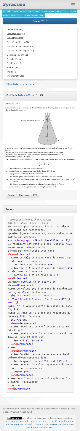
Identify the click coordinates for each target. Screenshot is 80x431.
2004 (73, 11)
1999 (36, 11)
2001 (51, 11)
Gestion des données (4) (19, 54)
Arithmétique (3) (15, 29)
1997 (22, 11)
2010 (41, 15)
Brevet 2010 (40, 21)
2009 (34, 15)
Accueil (6, 11)
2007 (20, 15)
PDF (35, 195)
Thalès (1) (12, 71)
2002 (58, 11)
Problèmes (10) (14, 63)
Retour (11, 195)
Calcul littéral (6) (15, 37)
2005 (5, 15)
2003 (65, 11)
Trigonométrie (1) (15, 75)
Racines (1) (12, 67)
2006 (12, 15)
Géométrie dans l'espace (20, 84)
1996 (15, 11)
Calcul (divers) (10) (16, 33)
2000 (44, 11)
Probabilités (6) (14, 59)
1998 (29, 11)
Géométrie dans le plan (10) (20, 50)
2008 (27, 15)
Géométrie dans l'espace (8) (20, 46)
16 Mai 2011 (25, 95)
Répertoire (24, 195)
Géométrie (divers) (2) (18, 42)
